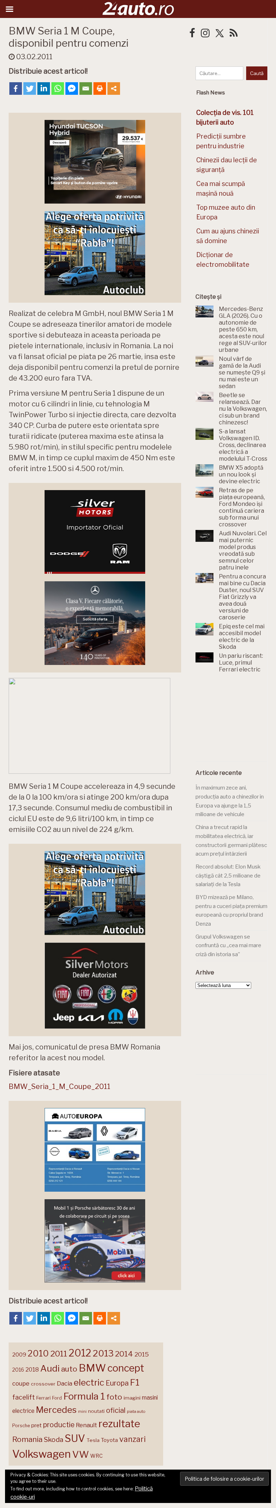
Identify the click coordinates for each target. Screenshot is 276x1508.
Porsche (21, 1425)
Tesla (93, 1440)
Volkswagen (41, 1454)
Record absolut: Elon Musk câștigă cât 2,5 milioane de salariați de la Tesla (228, 876)
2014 (124, 1353)
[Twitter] (29, 88)
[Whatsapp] (57, 88)
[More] (113, 88)
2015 (141, 1354)
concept (125, 1368)
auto (69, 1368)
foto (114, 1396)
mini (82, 1411)
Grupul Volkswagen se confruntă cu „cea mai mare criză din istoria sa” (228, 946)
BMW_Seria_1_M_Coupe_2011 (59, 1086)
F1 (134, 1382)
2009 (19, 1354)
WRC (96, 1456)
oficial (115, 1410)
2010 (38, 1353)
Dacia (64, 1383)
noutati (96, 1411)
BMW (92, 1368)
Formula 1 (84, 1396)
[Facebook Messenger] (71, 88)
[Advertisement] (236, 721)
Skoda (53, 1439)
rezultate (119, 1424)
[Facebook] (15, 88)
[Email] (85, 88)
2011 (58, 1353)
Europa (117, 1383)
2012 (80, 1353)
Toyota (109, 1440)
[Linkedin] (43, 88)
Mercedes (56, 1409)
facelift (23, 1397)
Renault (86, 1425)
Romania (27, 1439)
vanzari (132, 1439)
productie (58, 1424)
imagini (132, 1398)
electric (89, 1382)
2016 (18, 1370)
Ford (57, 1398)
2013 (103, 1353)
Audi (50, 1368)
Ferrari (43, 1398)
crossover (43, 1384)
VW (80, 1454)
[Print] (99, 88)
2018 (32, 1369)
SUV (75, 1438)
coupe (20, 1383)
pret (36, 1425)
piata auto (136, 1411)
